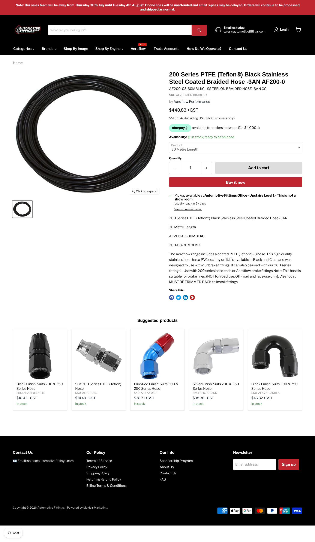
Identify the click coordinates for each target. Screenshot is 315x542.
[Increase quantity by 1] (206, 168)
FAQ (163, 479)
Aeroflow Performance (192, 102)
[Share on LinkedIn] (185, 297)
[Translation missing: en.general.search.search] (199, 30)
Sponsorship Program (176, 461)
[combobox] (127, 30)
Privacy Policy (96, 467)
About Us (167, 467)
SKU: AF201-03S (86, 392)
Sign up (289, 464)
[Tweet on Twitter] (178, 297)
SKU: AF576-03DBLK (265, 392)
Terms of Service (99, 461)
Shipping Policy (98, 473)
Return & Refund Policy (103, 479)
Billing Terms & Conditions (106, 486)
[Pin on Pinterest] (192, 297)
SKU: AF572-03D (145, 392)
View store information (188, 209)
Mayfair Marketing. (95, 507)
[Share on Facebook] (171, 297)
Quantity (175, 158)
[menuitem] (24, 48)
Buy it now (235, 182)
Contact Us (168, 473)
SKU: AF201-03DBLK (30, 392)
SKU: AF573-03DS (205, 392)
